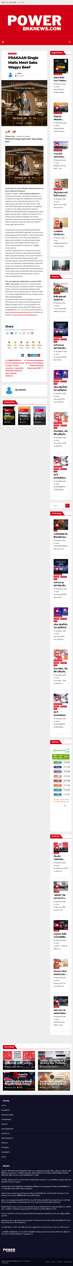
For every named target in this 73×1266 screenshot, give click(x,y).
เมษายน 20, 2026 (60, 199)
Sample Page (68, 1262)
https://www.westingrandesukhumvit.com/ (19, 312)
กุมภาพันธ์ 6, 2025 (60, 481)
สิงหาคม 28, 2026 (60, 901)
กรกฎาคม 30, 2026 (61, 122)
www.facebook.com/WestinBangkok (25, 315)
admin (19, 73)
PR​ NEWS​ (56, 339)
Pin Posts (59, 1262)
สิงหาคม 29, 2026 (60, 862)
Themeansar (4, 1262)
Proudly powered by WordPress (10, 1261)
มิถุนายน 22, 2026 (60, 160)
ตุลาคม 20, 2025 (60, 303)
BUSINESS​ (5, 1110)
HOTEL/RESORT (7, 1129)
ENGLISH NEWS (12, 53)
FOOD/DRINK (6, 1119)
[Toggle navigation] (70, 42)
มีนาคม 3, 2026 (60, 237)
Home (47, 1262)
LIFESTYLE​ (5, 1133)
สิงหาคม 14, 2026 (60, 84)
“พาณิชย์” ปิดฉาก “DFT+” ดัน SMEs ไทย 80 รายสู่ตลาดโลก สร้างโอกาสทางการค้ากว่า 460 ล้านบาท (35, 1227)
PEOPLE (4, 1143)
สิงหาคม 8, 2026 (60, 540)
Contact (53, 1262)
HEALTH (4, 1124)
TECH (55, 341)
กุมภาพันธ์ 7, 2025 (60, 393)
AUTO (3, 1105)
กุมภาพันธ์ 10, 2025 (61, 351)
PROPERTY (57, 293)
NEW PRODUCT (7, 1138)
